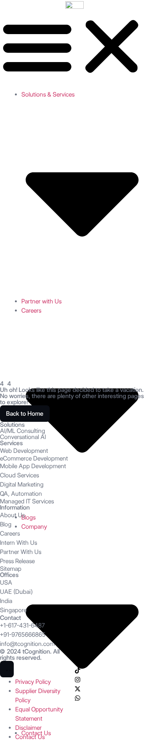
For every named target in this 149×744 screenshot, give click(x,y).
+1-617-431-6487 (22, 625)
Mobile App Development (33, 466)
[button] (74, 46)
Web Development (24, 450)
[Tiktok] (77, 670)
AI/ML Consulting (22, 430)
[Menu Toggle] (7, 669)
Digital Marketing (22, 484)
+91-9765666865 (22, 634)
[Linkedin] (77, 652)
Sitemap (10, 568)
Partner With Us (20, 552)
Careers (10, 533)
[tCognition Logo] (74, 4)
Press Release (17, 561)
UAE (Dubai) (16, 591)
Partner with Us (41, 301)
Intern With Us (18, 542)
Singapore (13, 610)
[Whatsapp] (77, 698)
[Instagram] (77, 680)
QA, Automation (21, 493)
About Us (12, 515)
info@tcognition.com (27, 643)
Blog (5, 524)
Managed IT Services (27, 501)
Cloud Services (19, 475)
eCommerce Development (34, 458)
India (6, 601)
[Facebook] (77, 661)
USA (6, 582)
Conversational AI (23, 437)
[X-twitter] (77, 689)
